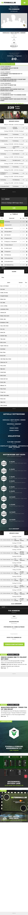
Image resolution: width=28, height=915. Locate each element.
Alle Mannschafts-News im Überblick (12, 103)
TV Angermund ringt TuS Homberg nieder (13, 94)
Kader (14, 271)
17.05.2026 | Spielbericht (5, 83)
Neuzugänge (26, 271)
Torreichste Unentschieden (26, 533)
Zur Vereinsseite (14, 11)
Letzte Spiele (26, 121)
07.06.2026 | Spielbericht (5, 77)
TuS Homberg (14, 610)
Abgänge (2, 271)
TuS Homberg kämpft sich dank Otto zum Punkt (13, 100)
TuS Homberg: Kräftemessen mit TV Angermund (11, 74)
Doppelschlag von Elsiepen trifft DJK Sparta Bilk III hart (12, 90)
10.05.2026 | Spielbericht (5, 87)
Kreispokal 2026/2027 (14, 424)
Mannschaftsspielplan (2, 121)
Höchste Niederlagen (2, 533)
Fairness (2, 214)
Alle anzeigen (13, 528)
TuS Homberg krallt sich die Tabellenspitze (9, 69)
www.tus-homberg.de (14, 637)
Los (14, 208)
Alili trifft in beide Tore (8, 85)
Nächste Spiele (14, 121)
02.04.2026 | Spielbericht (5, 97)
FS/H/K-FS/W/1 (14, 430)
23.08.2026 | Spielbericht (5, 66)
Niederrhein (15, 7)
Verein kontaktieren (14, 644)
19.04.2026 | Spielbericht (5, 93)
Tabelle (15, 214)
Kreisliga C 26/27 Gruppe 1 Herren (14, 32)
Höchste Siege (14, 533)
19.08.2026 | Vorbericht (5, 72)
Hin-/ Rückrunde (26, 214)
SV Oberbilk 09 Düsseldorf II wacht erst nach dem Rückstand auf (13, 80)
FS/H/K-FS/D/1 (14, 428)
